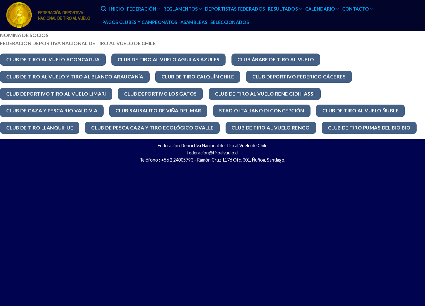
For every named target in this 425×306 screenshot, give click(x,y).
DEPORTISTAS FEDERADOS (235, 9)
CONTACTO (355, 9)
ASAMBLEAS (194, 22)
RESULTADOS (283, 9)
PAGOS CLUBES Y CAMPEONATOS (139, 22)
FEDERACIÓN (141, 9)
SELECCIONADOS (229, 22)
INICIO (116, 9)
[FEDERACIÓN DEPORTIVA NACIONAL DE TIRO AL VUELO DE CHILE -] (48, 16)
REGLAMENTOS (180, 9)
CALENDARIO (320, 9)
